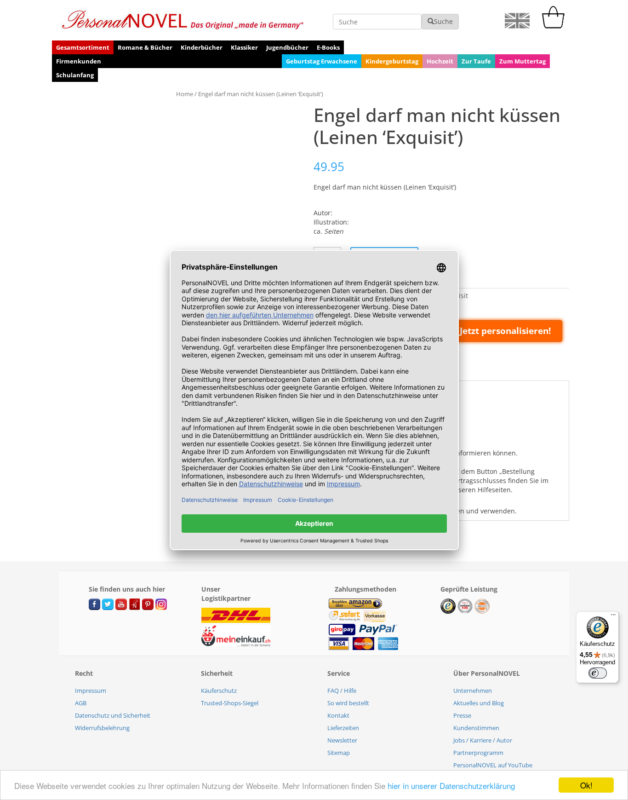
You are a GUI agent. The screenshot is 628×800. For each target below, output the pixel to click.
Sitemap (338, 752)
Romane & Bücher (145, 47)
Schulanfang (75, 75)
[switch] (597, 673)
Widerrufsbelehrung (102, 728)
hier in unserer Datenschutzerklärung (451, 785)
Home (184, 94)
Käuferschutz (219, 690)
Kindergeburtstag (391, 61)
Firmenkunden (78, 61)
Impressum (90, 690)
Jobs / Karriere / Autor (482, 740)
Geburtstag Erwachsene (321, 61)
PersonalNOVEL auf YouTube (492, 765)
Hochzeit (440, 61)
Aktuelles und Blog (478, 703)
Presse (462, 715)
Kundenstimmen (476, 728)
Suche (443, 21)
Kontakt (338, 715)
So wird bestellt (348, 703)
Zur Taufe (476, 61)
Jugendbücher (287, 47)
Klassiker (244, 47)
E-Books (328, 47)
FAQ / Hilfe (341, 690)
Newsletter (342, 740)
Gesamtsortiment (82, 47)
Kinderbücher (202, 47)
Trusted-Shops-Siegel (229, 703)
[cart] (555, 26)
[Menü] (613, 616)
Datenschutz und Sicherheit (112, 715)
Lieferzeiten (343, 728)
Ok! (586, 785)
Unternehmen (472, 690)
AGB (80, 703)
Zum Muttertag (522, 61)
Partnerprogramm (478, 752)
